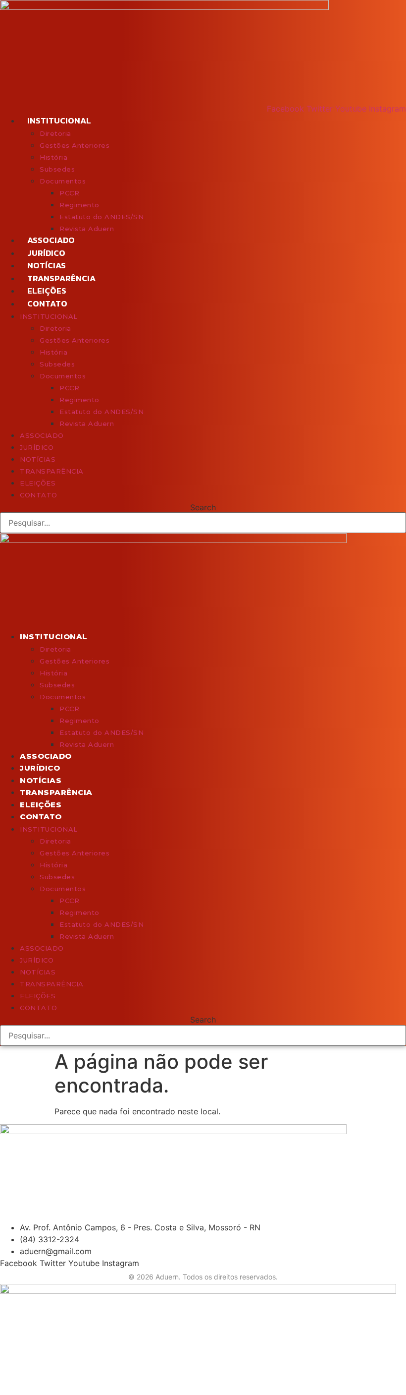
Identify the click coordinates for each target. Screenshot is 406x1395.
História (53, 157)
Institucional (59, 120)
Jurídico (46, 252)
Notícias (46, 265)
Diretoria (55, 133)
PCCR (69, 193)
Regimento (79, 205)
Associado (51, 240)
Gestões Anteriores (74, 145)
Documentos (63, 181)
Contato (47, 303)
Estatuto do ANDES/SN (101, 217)
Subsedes (57, 169)
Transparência (61, 278)
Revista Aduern (86, 229)
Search (203, 507)
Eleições (46, 290)
